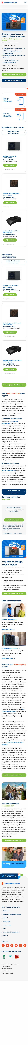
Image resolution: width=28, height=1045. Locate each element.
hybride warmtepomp (9, 470)
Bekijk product (9, 165)
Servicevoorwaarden (7, 968)
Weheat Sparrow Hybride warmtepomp (11, 194)
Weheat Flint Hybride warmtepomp (9, 157)
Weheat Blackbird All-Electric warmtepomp (12, 361)
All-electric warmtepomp (11, 648)
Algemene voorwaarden (8, 973)
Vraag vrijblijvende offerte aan (13, 75)
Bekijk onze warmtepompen (13, 775)
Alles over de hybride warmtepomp (13, 492)
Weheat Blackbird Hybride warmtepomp (11, 231)
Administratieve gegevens (11, 932)
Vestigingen (6, 921)
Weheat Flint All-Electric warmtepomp (10, 286)
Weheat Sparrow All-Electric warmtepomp (12, 323)
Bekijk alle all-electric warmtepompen (13, 262)
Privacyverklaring (6, 966)
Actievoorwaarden (6, 971)
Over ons (6, 911)
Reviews (5, 935)
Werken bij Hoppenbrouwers (12, 914)
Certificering (7, 925)
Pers (4, 928)
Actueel (5, 918)
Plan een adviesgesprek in (13, 80)
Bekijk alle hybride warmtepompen (13, 132)
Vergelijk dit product (10, 169)
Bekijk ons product (7, 629)
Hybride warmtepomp (9, 619)
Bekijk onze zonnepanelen (13, 840)
